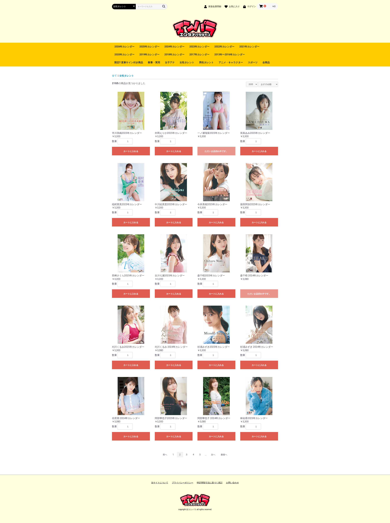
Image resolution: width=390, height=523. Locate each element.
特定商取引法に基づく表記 (209, 482)
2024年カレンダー (174, 46)
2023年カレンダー (199, 46)
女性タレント (187, 62)
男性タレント (206, 62)
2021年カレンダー (249, 46)
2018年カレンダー (174, 54)
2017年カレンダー (199, 54)
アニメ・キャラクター (231, 62)
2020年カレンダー (124, 54)
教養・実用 (154, 62)
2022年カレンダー (224, 46)
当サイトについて (159, 482)
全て (114, 75)
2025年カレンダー (149, 46)
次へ (213, 454)
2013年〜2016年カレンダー (229, 54)
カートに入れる (130, 151)
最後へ (224, 454)
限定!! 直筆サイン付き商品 (128, 62)
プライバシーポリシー (182, 482)
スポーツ (253, 62)
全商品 (266, 62)
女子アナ (170, 62)
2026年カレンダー (124, 46)
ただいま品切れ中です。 (216, 151)
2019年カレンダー (149, 54)
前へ (165, 454)
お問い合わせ (232, 482)
